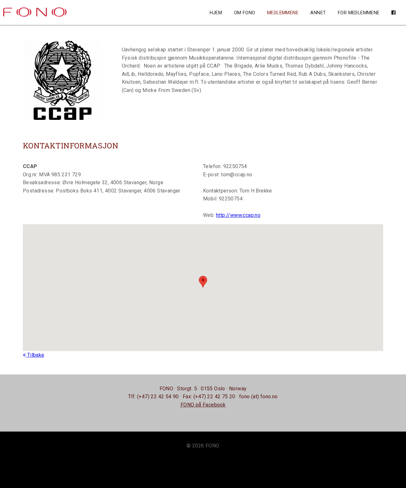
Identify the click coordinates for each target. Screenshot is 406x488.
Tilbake (35, 355)
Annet (318, 13)
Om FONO (244, 13)
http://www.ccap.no (238, 215)
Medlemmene (282, 13)
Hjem (216, 13)
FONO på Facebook (203, 405)
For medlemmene (359, 13)
